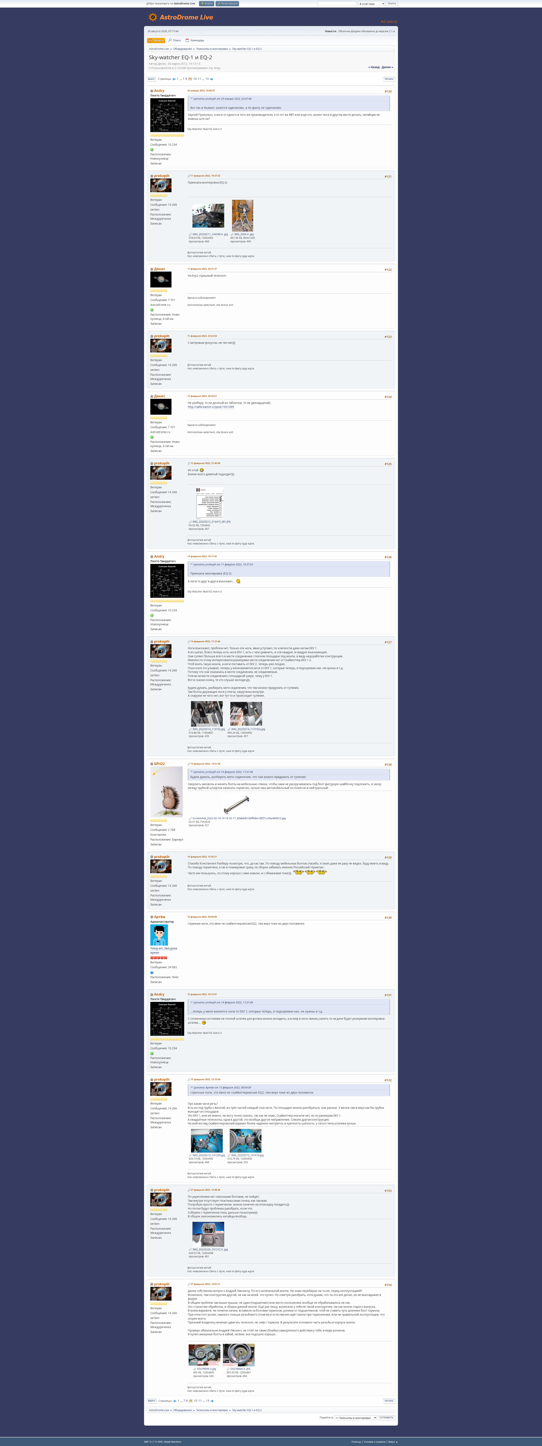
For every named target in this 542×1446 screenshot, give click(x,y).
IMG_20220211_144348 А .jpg (210, 234)
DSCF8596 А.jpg (206, 1369)
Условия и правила (375, 1441)
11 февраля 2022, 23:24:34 (202, 335)
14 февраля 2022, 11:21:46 (205, 641)
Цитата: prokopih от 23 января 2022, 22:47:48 (223, 99)
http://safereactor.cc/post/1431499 (211, 407)
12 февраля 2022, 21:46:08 (205, 463)
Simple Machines (172, 1441)
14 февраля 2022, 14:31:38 (205, 763)
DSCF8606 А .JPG (240, 1369)
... (181, 79)
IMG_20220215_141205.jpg (208, 1155)
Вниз (151, 79)
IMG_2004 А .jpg (244, 234)
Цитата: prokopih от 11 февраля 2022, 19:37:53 (223, 564)
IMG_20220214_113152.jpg (208, 729)
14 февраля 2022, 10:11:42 (202, 556)
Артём (159, 916)
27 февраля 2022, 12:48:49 (205, 1189)
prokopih (162, 175)
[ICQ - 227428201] (152, 149)
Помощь (356, 1441)
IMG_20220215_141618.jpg (247, 1155)
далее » (387, 67)
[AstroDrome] (152, 972)
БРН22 (159, 763)
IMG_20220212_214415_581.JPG (211, 521)
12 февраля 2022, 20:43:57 (202, 396)
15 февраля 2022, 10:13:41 (202, 994)
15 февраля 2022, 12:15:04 (205, 1079)
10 (195, 79)
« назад (374, 67)
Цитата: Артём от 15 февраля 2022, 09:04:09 (222, 1087)
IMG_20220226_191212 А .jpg (210, 1249)
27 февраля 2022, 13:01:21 (205, 1284)
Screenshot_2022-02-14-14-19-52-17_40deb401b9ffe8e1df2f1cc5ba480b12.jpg (239, 818)
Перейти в (326, 1417)
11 (199, 79)
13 (207, 79)
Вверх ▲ (393, 1441)
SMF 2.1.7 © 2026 (153, 1441)
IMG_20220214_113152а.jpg (248, 729)
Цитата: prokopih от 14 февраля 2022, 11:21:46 (223, 772)
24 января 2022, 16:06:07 (201, 90)
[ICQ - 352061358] (152, 310)
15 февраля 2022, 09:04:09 (202, 916)
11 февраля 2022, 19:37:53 (205, 175)
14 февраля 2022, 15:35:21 (202, 856)
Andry (159, 90)
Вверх (151, 1400)
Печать (389, 79)
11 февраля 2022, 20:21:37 (202, 268)
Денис (159, 269)
